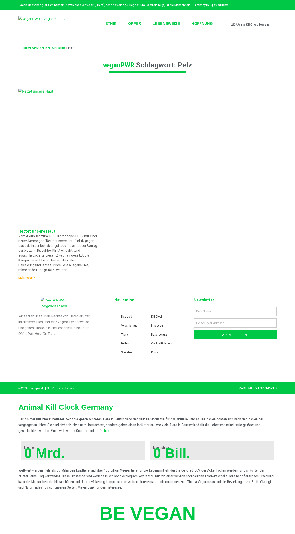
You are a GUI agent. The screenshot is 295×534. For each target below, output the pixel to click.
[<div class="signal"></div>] (272, 21)
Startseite (58, 48)
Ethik (111, 24)
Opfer (134, 24)
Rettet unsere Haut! (37, 231)
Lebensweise (166, 24)
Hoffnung (202, 24)
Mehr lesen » (26, 277)
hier (106, 431)
